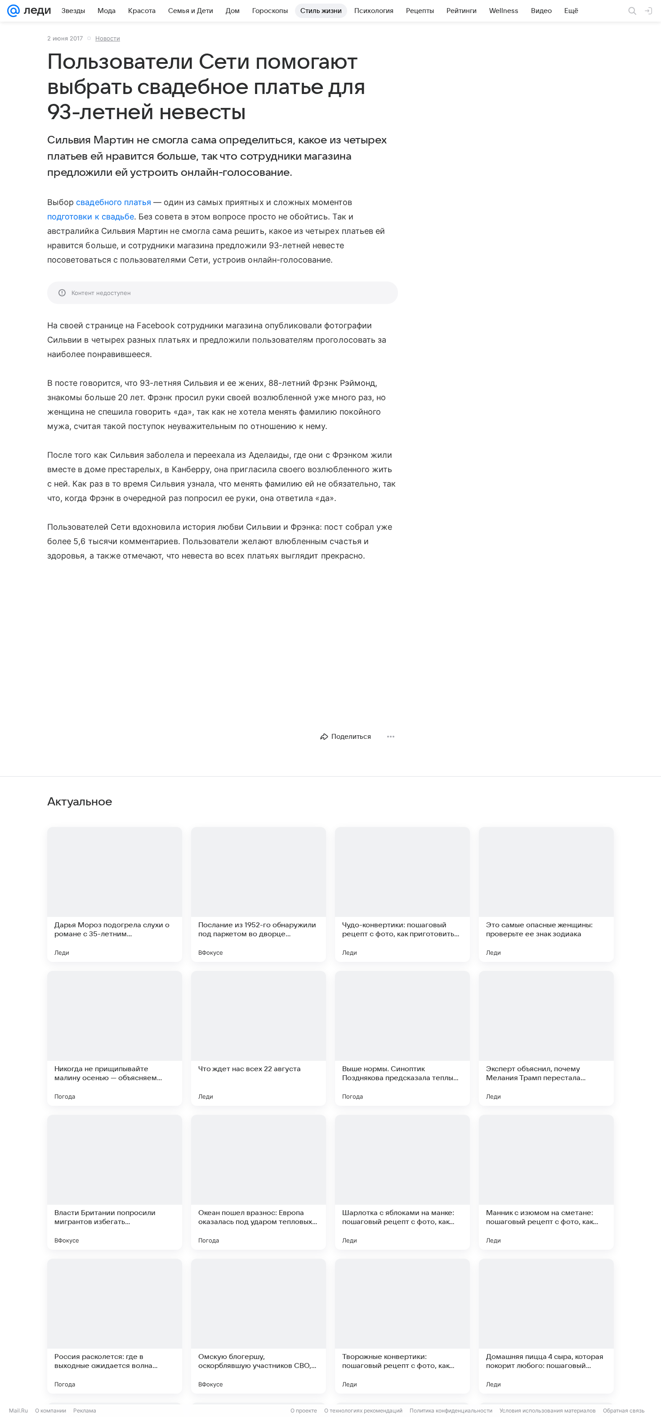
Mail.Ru (18, 1410)
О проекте (303, 1410)
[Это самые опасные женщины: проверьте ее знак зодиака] (546, 894)
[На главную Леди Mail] (35, 11)
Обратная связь (624, 1410)
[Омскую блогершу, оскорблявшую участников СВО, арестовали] (258, 1326)
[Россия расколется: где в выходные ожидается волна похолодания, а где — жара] (114, 1326)
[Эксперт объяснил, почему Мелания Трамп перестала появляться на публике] (546, 1038)
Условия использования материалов (548, 1410)
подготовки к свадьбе (90, 216)
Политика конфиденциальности (451, 1410)
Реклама (84, 1410)
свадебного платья (113, 202)
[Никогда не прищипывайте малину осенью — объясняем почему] (114, 1038)
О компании (50, 1410)
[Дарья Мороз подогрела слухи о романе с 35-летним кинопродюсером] (114, 894)
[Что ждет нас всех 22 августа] (258, 1038)
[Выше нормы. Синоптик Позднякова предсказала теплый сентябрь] (402, 1038)
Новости (107, 38)
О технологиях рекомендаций (363, 1410)
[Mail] (13, 11)
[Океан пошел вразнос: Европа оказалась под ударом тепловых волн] (258, 1182)
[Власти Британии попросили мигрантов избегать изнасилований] (114, 1182)
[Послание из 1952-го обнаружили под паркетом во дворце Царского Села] (258, 894)
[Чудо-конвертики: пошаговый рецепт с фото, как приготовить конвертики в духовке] (402, 894)
